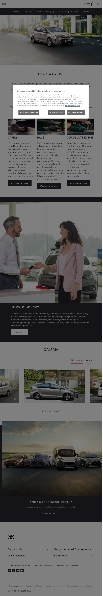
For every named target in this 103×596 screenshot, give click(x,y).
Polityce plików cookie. (72, 105)
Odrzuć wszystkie (56, 112)
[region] (51, 102)
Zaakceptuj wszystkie (75, 112)
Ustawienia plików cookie (29, 112)
